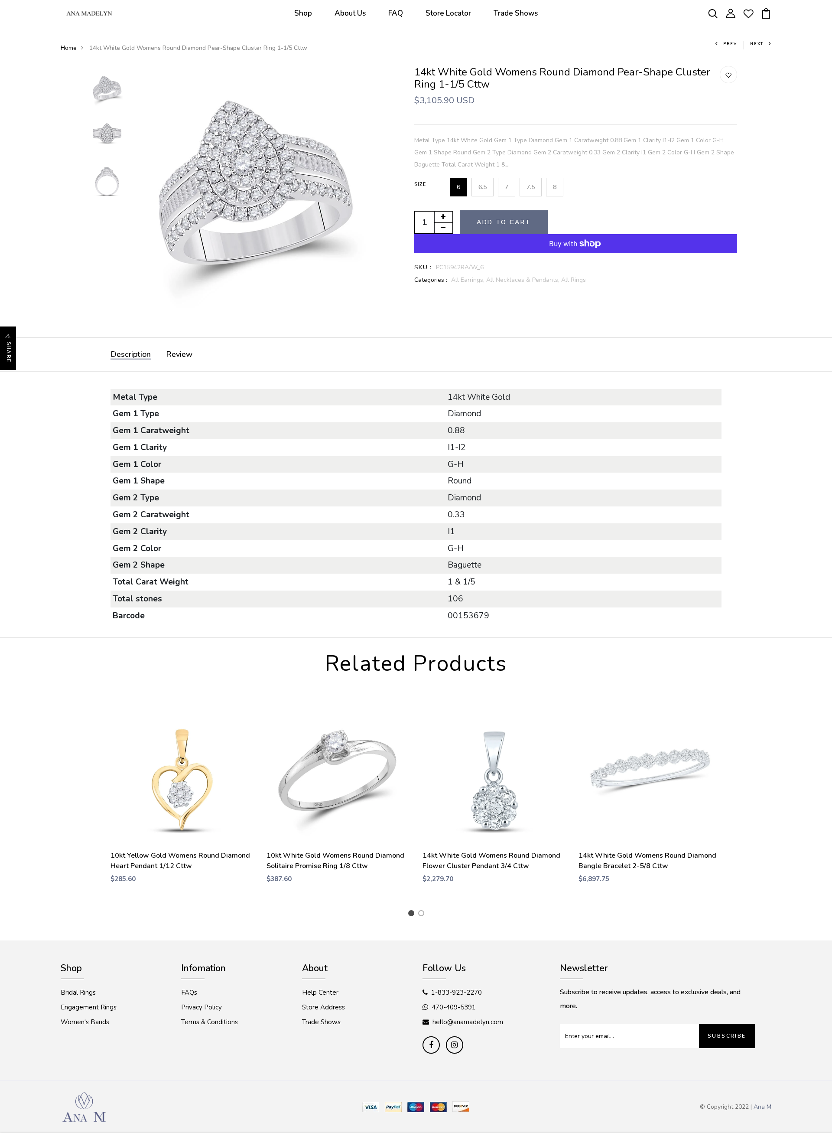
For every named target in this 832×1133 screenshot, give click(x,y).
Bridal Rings (78, 992)
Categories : (430, 280)
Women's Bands (85, 1022)
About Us (350, 13)
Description (130, 354)
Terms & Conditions (209, 1022)
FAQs (189, 992)
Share (8, 352)
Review (179, 354)
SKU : (423, 267)
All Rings (573, 280)
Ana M (762, 1107)
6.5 (482, 187)
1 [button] (412, 914)
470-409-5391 (454, 1007)
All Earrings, (468, 280)
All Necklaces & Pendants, (523, 280)
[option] (107, 89)
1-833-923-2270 (456, 992)
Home (69, 48)
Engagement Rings (89, 1007)
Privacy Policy (201, 1007)
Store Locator (448, 13)
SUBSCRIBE (727, 1035)
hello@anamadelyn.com (467, 1022)
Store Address (323, 1007)
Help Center (320, 992)
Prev (730, 43)
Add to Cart (504, 222)
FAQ (395, 13)
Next (757, 43)
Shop (303, 13)
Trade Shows (516, 13)
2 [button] (422, 914)
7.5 (530, 187)
